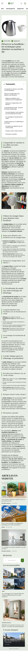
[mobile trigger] (3, 3)
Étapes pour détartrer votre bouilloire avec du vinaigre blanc (13, 99)
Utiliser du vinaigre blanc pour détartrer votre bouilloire (12, 94)
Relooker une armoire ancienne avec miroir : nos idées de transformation (13, 625)
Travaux (3, 527)
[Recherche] (21, 3)
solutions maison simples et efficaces (12, 185)
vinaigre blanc (8, 224)
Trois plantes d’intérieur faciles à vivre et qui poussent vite (13, 500)
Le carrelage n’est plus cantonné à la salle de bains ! (14, 548)
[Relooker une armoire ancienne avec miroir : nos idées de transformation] (14, 610)
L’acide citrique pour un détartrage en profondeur (14, 122)
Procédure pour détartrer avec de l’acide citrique (13, 126)
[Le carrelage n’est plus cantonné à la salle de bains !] (14, 537)
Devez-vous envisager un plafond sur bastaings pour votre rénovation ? (12, 524)
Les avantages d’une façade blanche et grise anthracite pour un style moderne (13, 595)
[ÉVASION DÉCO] (11, 3)
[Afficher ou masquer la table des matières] (19, 84)
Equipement (17, 41)
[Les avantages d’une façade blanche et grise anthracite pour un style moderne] (14, 579)
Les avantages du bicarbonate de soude (13, 117)
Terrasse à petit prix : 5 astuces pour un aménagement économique (13, 641)
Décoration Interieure (6, 503)
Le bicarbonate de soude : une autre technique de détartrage (13, 108)
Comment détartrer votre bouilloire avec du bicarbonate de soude (14, 113)
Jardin (3, 591)
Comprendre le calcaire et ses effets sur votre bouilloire (13, 89)
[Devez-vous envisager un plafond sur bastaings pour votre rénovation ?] (14, 514)
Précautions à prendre (11, 134)
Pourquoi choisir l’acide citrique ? (14, 131)
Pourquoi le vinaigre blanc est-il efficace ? (13, 103)
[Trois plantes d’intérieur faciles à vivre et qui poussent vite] (14, 490)
